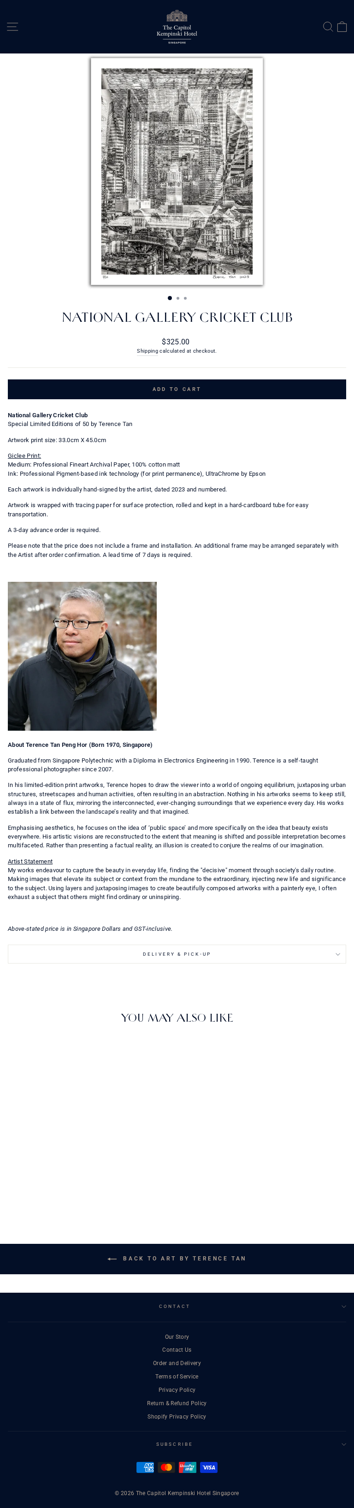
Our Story (177, 1337)
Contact (175, 1306)
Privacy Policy (177, 1390)
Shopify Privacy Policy (177, 1416)
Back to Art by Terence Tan (183, 1258)
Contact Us (176, 1350)
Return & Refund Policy (176, 1403)
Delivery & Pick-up (177, 954)
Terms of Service (176, 1376)
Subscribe (174, 1444)
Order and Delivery (177, 1363)
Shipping (147, 351)
